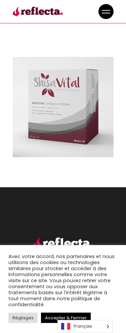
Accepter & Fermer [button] (66, 318)
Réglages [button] (23, 318)
